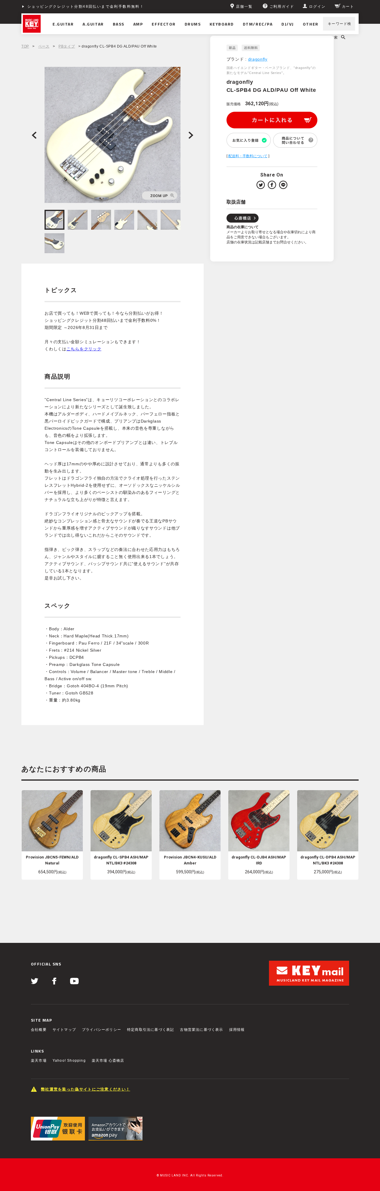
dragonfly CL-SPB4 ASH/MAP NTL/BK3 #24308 (121, 860)
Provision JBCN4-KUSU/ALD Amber (190, 860)
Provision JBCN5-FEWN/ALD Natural (52, 860)
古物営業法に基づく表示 (201, 1030)
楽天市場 (39, 1060)
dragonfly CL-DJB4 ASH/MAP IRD (259, 860)
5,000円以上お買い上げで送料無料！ (63, 6)
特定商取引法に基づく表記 (150, 1030)
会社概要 (39, 1030)
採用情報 (237, 1030)
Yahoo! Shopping (69, 1060)
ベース (44, 46)
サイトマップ (64, 1030)
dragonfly (257, 59)
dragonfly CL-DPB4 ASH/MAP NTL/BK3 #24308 (327, 860)
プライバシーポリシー (101, 1030)
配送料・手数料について (247, 156)
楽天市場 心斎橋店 (108, 1060)
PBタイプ (66, 46)
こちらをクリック (84, 348)
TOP (25, 46)
